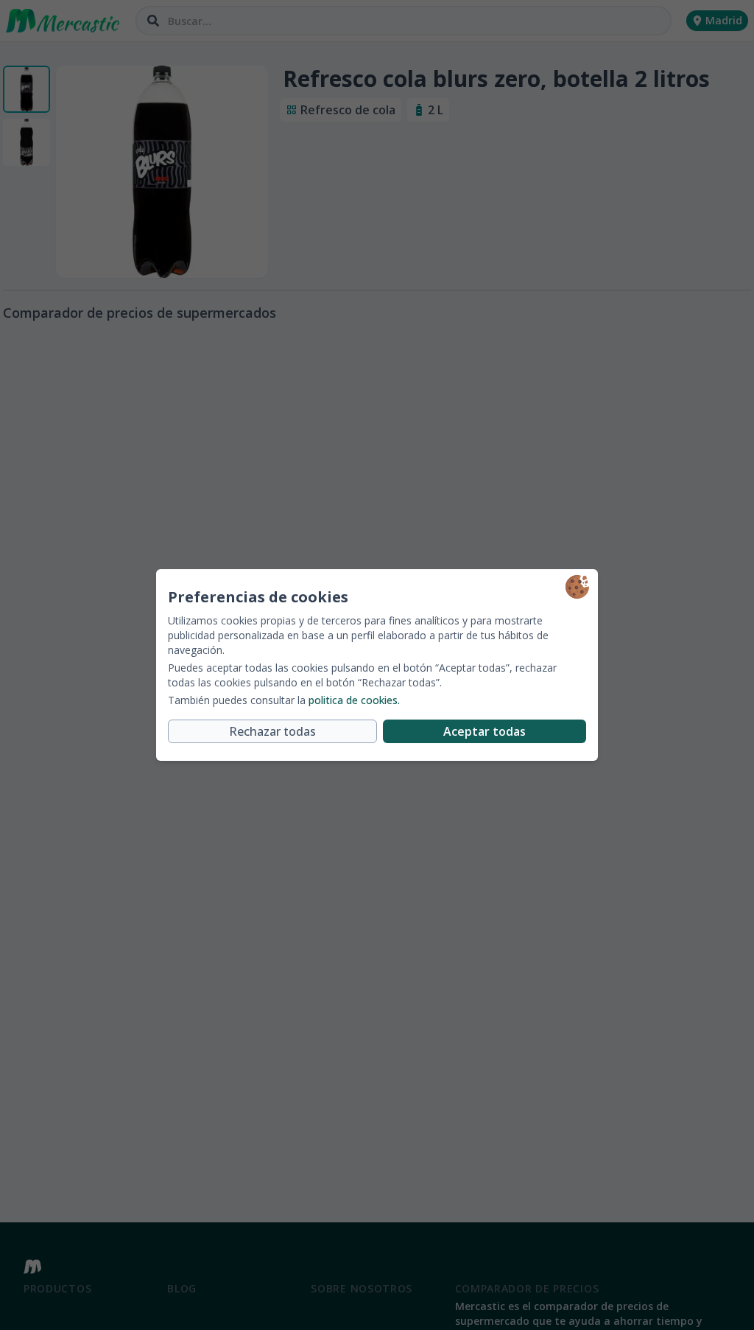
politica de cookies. (354, 700)
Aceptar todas (484, 731)
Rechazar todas (272, 731)
